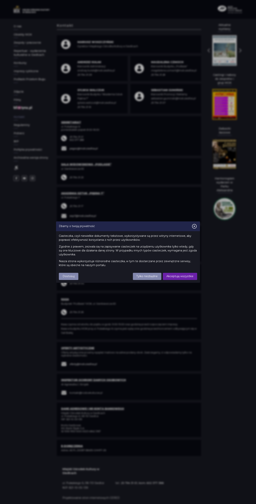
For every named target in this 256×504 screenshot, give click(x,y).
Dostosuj (69, 276)
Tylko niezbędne (147, 276)
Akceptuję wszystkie (179, 276)
